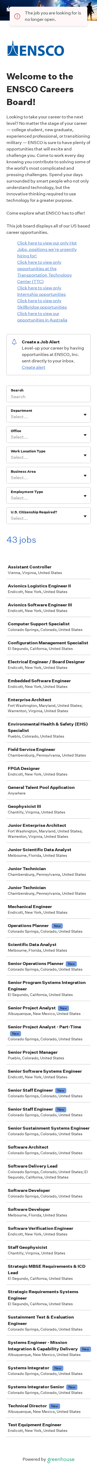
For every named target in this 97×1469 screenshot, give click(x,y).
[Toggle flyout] (85, 415)
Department (21, 410)
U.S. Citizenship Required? (34, 512)
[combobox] (11, 417)
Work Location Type (28, 451)
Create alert (33, 367)
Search (17, 390)
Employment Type (27, 492)
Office (16, 431)
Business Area (23, 471)
